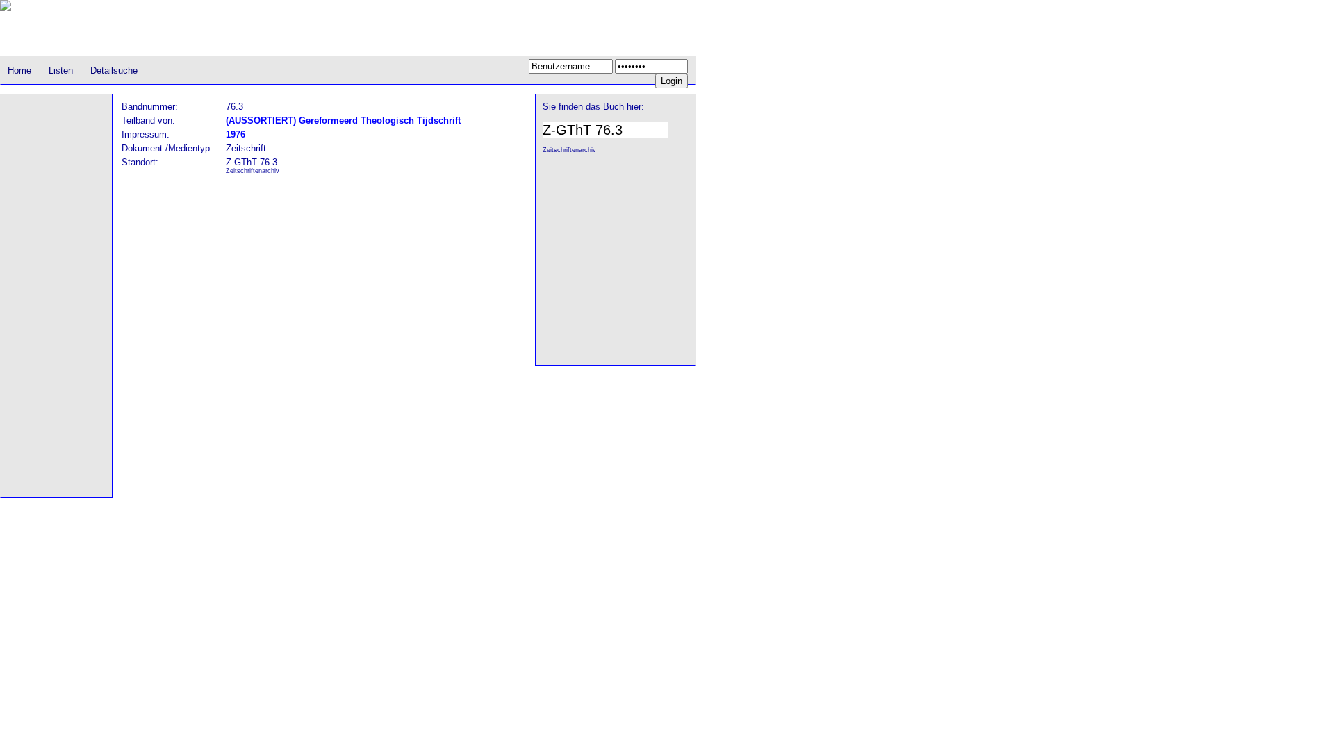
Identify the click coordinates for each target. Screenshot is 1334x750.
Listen (61, 70)
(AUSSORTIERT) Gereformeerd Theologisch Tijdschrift (343, 120)
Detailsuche (114, 70)
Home (19, 70)
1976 (235, 134)
